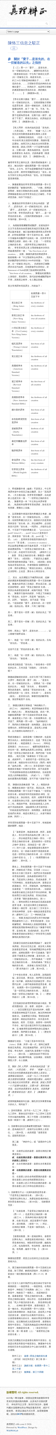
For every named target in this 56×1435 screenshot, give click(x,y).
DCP (19, 1414)
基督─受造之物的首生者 (35, 1355)
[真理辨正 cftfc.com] (28, 15)
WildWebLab (12, 1430)
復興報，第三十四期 (34, 1371)
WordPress (22, 1427)
